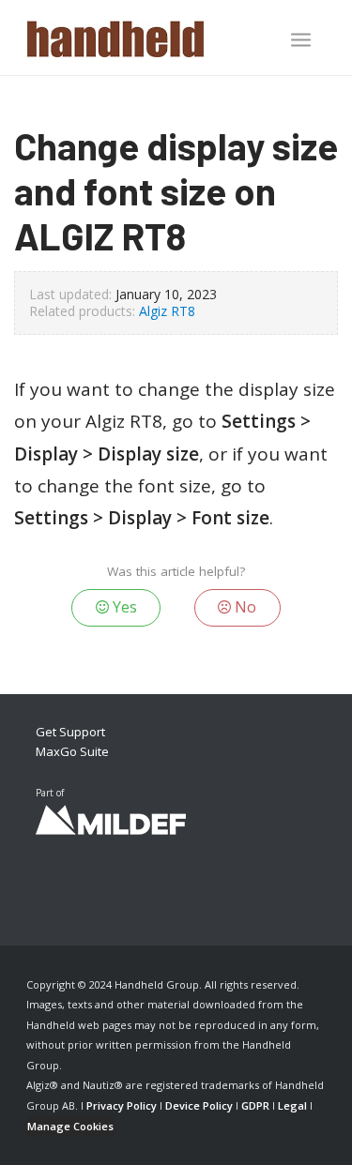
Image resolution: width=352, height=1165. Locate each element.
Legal (292, 1105)
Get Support (70, 731)
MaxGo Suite (72, 751)
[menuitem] (301, 41)
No (243, 607)
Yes (123, 607)
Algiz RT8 (167, 311)
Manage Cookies (70, 1126)
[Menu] (301, 39)
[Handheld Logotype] (146, 37)
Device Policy (199, 1105)
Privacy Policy (121, 1105)
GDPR (255, 1105)
